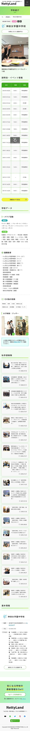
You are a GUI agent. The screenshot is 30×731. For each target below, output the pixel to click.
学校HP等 (17, 342)
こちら (24, 699)
